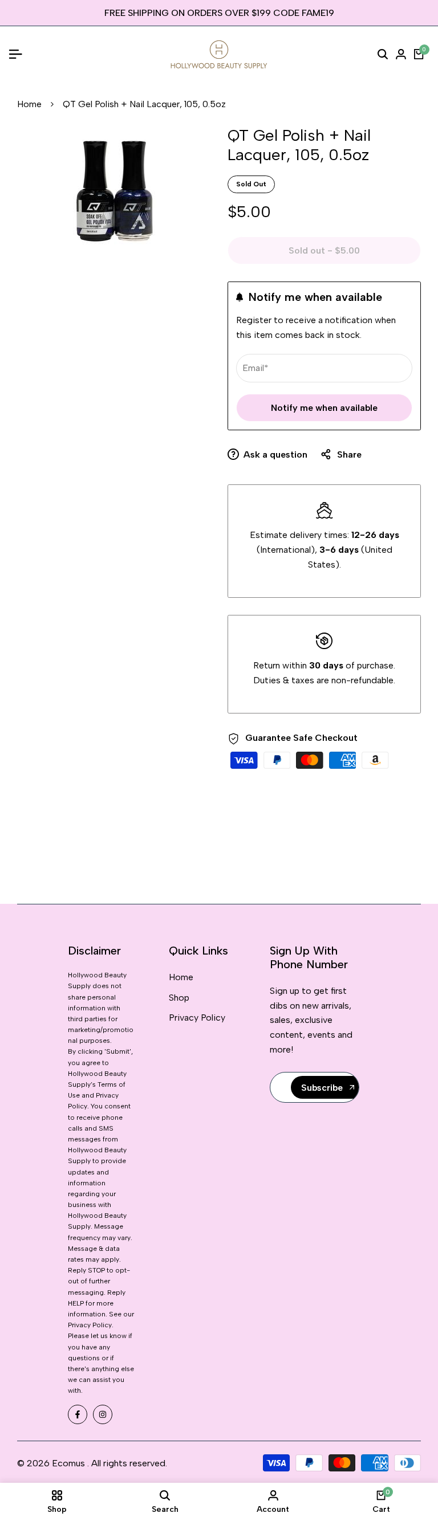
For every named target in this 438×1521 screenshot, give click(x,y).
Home (29, 104)
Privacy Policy (197, 1017)
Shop (179, 997)
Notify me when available (324, 407)
